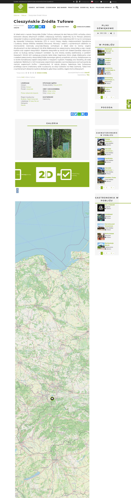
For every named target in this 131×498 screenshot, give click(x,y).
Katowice (107, 118)
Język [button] (96, 1)
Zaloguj (114, 1)
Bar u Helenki (110, 205)
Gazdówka (108, 158)
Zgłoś (87, 72)
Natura (23, 105)
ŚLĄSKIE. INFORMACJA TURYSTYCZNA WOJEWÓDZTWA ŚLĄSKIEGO (33, 1)
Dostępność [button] (85, 1)
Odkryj (32, 7)
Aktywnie (40, 7)
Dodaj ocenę (42, 73)
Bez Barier (62, 7)
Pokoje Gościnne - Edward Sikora (110, 141)
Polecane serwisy (104, 7)
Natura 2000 (58, 85)
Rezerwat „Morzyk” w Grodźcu (109, 51)
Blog (92, 7)
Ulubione (105, 1)
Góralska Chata (110, 177)
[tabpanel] (42, 144)
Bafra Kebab (109, 233)
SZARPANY (109, 214)
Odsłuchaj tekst (63, 26)
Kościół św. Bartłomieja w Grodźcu (110, 70)
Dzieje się (84, 7)
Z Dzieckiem (51, 7)
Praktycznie (73, 7)
